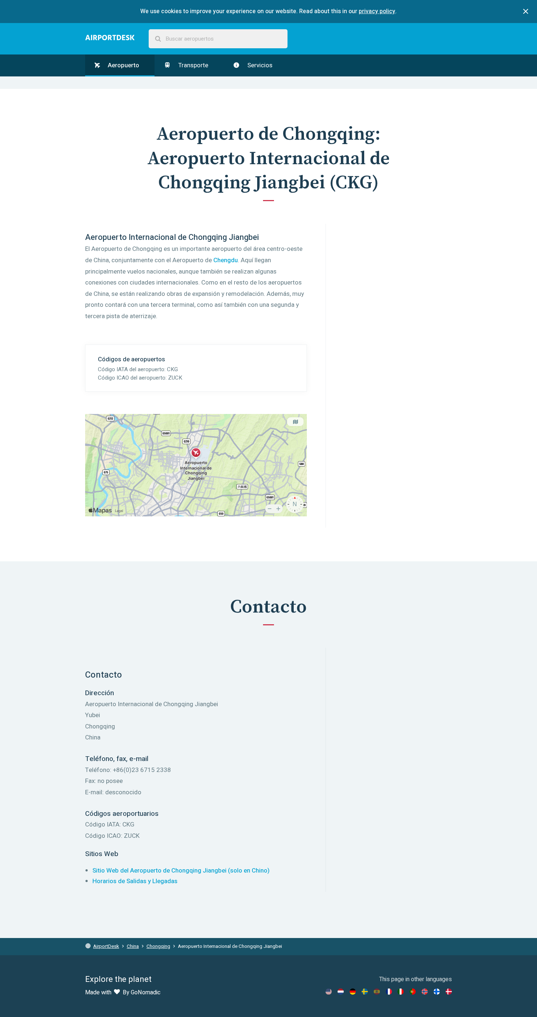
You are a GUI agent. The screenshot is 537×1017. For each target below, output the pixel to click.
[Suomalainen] (437, 991)
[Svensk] (365, 991)
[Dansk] (449, 991)
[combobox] (218, 39)
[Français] (389, 991)
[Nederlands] (341, 991)
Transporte (192, 65)
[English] (328, 991)
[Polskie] (413, 991)
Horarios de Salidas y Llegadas (135, 881)
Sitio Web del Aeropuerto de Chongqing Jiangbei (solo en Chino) (181, 870)
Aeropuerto (122, 65)
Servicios (259, 65)
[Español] (377, 991)
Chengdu (225, 260)
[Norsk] (425, 991)
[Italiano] (400, 991)
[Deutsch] (353, 991)
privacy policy (377, 11)
